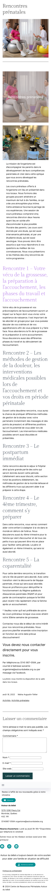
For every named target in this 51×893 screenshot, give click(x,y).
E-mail (7, 763)
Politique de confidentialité (12, 871)
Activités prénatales (20, 700)
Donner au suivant (27, 865)
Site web (7, 768)
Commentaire (10, 736)
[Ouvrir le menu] (3, 785)
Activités (6, 700)
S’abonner (10, 800)
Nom (6, 757)
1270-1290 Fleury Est (10, 810)
